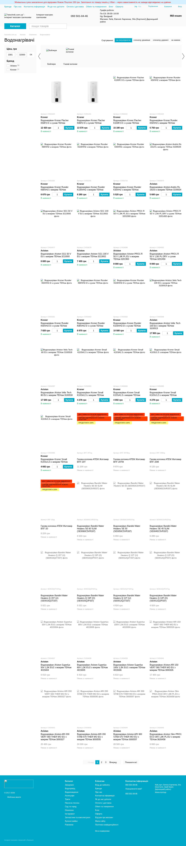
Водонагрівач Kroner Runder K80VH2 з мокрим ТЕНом (54, 188)
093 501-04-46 (79, 16)
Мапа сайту (100, 821)
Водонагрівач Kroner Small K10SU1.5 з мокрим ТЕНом (163, 393)
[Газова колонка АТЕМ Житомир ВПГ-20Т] (93, 431)
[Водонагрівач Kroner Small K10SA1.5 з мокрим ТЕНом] (93, 364)
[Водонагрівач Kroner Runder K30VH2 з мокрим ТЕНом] (129, 159)
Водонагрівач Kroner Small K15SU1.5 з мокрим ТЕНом (54, 460)
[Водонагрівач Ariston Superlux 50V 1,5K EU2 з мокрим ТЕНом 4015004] (57, 636)
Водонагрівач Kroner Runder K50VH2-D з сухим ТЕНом (54, 324)
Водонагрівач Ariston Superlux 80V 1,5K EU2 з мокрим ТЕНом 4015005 (92, 667)
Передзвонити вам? (133, 789)
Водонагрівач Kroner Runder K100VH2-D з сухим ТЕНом (127, 324)
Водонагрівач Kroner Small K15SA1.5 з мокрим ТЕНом (126, 393)
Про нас (18, 6)
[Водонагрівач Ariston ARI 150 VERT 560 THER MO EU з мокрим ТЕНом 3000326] (166, 636)
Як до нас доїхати (55, 6)
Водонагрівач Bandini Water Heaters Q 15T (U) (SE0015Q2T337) (54, 598)
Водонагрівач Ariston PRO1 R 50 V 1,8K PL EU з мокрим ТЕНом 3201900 (128, 256)
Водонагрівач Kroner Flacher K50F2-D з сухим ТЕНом (55, 121)
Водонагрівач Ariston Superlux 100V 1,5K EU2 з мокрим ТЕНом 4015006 (129, 667)
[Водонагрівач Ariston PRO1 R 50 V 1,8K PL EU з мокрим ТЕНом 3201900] (129, 225)
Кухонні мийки (71, 821)
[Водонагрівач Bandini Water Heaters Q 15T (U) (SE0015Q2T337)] (57, 567)
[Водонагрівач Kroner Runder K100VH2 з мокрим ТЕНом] (93, 159)
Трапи (67, 799)
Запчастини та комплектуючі (77, 817)
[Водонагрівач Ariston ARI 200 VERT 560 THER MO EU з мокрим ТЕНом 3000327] (57, 706)
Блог (111, 6)
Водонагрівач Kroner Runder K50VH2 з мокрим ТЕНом (163, 121)
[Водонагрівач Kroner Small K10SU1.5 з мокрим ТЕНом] (166, 364)
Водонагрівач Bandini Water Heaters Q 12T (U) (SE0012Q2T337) (126, 598)
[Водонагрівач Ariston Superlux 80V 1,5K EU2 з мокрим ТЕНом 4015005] (93, 636)
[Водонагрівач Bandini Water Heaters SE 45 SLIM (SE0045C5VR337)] (166, 498)
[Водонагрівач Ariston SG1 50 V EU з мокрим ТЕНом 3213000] (57, 225)
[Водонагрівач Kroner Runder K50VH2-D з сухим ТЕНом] (57, 295)
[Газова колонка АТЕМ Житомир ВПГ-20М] (166, 431)
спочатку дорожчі (160, 40)
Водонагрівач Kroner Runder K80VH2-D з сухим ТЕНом (91, 324)
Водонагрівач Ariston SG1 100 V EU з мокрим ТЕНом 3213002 (93, 255)
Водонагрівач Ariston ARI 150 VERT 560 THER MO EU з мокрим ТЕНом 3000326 (164, 667)
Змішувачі (69, 785)
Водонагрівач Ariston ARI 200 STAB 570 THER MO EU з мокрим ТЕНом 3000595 (91, 737)
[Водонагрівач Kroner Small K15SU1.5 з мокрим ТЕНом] (57, 431)
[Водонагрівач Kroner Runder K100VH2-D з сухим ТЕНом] (129, 295)
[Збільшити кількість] (62, 128)
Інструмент (70, 814)
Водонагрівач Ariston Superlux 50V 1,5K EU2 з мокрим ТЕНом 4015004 (56, 667)
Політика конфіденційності (106, 825)
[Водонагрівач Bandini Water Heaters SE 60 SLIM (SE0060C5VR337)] (93, 498)
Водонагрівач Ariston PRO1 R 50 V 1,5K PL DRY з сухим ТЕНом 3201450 (164, 256)
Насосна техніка (72, 803)
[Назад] (39, 56)
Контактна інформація (34, 6)
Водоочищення (71, 792)
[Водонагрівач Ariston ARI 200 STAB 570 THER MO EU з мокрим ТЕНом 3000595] (93, 706)
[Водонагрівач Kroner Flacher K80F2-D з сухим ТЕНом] (93, 92)
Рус (139, 6)
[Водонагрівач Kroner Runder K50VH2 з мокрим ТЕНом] (166, 92)
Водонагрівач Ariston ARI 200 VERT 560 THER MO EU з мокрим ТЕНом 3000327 (55, 737)
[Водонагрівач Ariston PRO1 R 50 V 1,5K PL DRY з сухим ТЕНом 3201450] (166, 225)
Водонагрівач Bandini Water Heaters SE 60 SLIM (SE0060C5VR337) (90, 528)
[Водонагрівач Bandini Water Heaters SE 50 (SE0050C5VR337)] (129, 498)
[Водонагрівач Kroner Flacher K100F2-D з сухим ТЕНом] (129, 92)
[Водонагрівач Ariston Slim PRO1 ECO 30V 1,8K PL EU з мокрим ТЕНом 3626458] (166, 706)
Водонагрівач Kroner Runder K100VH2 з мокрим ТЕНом (91, 188)
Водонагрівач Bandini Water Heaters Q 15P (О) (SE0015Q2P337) (90, 598)
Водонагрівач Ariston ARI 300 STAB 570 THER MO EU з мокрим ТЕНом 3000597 (127, 737)
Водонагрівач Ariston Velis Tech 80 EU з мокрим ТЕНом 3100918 (57, 393)
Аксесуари (69, 796)
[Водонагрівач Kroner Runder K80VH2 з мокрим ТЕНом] (57, 159)
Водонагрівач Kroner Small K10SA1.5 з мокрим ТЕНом (90, 393)
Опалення (69, 810)
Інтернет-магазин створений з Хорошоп (19, 840)
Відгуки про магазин (104, 817)
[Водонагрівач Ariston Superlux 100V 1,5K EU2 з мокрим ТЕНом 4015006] (129, 636)
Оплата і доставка (75, 6)
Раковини (69, 825)
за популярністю (123, 40)
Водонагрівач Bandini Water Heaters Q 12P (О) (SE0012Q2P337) (163, 598)
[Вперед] (183, 56)
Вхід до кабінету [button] (102, 785)
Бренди (7, 6)
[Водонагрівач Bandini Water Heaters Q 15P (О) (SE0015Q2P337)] (93, 567)
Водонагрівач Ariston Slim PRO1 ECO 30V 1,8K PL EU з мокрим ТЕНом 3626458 (165, 737)
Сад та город (70, 806)
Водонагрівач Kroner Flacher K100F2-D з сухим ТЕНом (127, 121)
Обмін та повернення (96, 6)
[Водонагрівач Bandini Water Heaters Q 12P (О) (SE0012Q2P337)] (166, 567)
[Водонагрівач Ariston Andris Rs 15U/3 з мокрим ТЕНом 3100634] (166, 159)
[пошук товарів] (64, 26)
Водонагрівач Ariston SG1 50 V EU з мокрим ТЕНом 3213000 (56, 255)
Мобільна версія (14, 797)
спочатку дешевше (142, 40)
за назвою (175, 40)
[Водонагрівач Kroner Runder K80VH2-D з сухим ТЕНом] (93, 295)
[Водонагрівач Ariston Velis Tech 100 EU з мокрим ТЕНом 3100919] (166, 295)
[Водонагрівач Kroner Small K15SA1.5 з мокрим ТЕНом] (129, 364)
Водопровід (70, 788)
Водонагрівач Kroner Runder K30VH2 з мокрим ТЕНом (127, 188)
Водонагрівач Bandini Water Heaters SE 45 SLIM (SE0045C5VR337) (163, 528)
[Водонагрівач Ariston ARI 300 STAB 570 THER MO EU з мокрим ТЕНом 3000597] (129, 706)
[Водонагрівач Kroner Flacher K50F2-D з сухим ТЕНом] (57, 92)
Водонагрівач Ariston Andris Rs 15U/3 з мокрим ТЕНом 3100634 (165, 188)
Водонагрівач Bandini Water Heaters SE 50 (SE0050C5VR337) (126, 528)
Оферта (119, 6)
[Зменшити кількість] (54, 128)
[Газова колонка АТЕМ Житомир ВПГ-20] (57, 498)
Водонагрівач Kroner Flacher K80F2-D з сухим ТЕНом (91, 121)
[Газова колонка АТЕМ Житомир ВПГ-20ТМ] (129, 431)
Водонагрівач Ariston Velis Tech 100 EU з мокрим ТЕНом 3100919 (165, 326)
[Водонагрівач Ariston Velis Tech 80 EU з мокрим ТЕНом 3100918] (57, 364)
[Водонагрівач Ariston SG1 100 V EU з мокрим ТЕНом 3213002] (93, 225)
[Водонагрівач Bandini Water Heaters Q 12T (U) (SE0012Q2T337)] (129, 567)
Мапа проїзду (160, 792)
